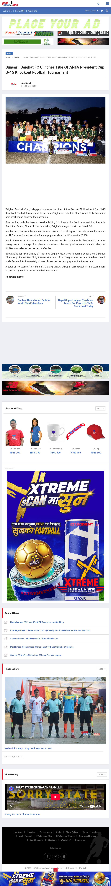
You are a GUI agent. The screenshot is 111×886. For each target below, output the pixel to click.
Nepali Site (32, 11)
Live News (18, 832)
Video (85, 832)
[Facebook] (97, 11)
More (99, 408)
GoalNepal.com (22, 3)
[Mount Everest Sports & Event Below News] (55, 371)
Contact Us (20, 11)
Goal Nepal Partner (87, 836)
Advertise (7, 11)
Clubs (58, 832)
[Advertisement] (55, 186)
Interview (31, 832)
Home (8, 57)
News (16, 57)
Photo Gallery (72, 832)
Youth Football (25, 836)
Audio (95, 832)
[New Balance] (55, 388)
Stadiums (52, 840)
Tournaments (46, 832)
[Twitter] (102, 11)
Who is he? (66, 840)
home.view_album (11, 757)
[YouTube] (107, 11)
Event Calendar (36, 840)
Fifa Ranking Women (65, 836)
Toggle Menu (107, 3)
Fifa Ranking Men (44, 836)
